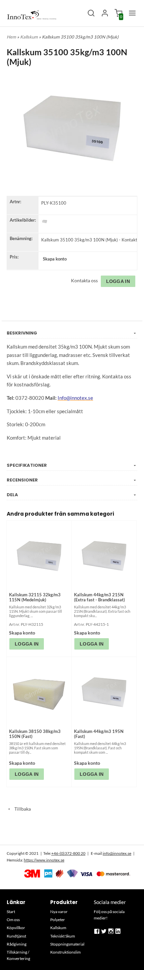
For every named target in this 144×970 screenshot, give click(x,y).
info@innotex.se (117, 853)
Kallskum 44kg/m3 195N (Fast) (99, 734)
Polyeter (57, 919)
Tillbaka (21, 809)
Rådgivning (16, 944)
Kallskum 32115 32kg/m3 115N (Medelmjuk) (35, 597)
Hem (11, 37)
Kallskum (29, 37)
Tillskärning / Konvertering (18, 955)
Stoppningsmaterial (67, 944)
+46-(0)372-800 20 (68, 853)
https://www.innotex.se (44, 860)
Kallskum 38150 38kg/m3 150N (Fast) (35, 734)
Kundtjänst (16, 936)
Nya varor (59, 911)
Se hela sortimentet (72, 832)
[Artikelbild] (44, 221)
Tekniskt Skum (62, 936)
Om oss (13, 919)
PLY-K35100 (53, 203)
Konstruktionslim (65, 952)
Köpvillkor (16, 927)
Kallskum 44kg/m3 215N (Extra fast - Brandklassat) (99, 597)
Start (11, 911)
